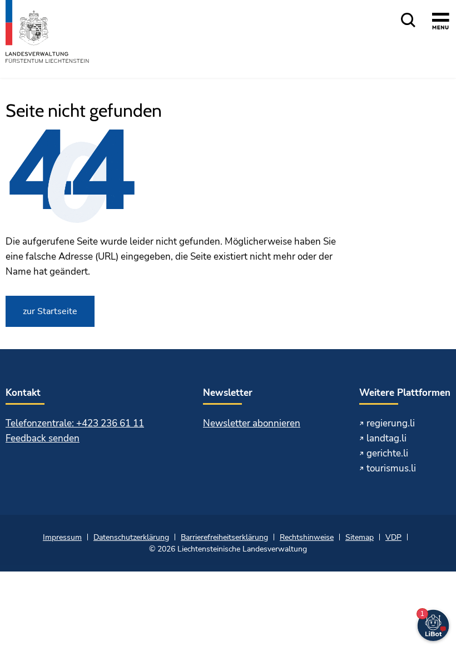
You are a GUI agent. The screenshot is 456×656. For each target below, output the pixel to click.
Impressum (62, 537)
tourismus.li (391, 468)
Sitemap (359, 537)
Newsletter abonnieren (251, 423)
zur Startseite (50, 311)
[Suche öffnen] (408, 21)
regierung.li (390, 423)
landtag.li (386, 438)
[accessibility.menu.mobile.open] (440, 37)
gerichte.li (387, 453)
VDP (393, 537)
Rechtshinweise (307, 537)
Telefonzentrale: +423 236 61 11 (75, 423)
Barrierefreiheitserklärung (224, 537)
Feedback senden (43, 438)
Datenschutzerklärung (131, 537)
